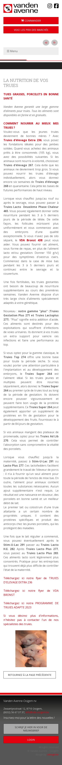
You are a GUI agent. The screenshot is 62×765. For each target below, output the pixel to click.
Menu (14, 51)
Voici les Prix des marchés (31, 29)
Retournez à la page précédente (29, 675)
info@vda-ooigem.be (37, 712)
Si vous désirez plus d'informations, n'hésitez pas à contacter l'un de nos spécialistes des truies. (31, 620)
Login (31, 739)
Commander (32, 20)
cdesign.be (53, 754)
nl (46, 42)
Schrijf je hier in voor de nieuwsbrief (31, 729)
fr (54, 42)
